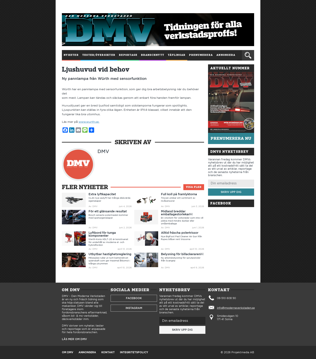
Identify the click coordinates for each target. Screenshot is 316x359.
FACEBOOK (134, 298)
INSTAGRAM (134, 308)
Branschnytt (152, 54)
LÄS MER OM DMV (74, 339)
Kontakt (108, 352)
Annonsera (225, 54)
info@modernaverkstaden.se (236, 308)
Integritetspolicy (134, 352)
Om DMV (67, 352)
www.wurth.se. (89, 121)
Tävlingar (176, 54)
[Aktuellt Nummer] (231, 102)
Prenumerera (201, 54)
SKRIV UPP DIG (231, 192)
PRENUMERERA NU (231, 138)
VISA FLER (193, 187)
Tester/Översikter (98, 54)
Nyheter (71, 54)
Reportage (128, 54)
